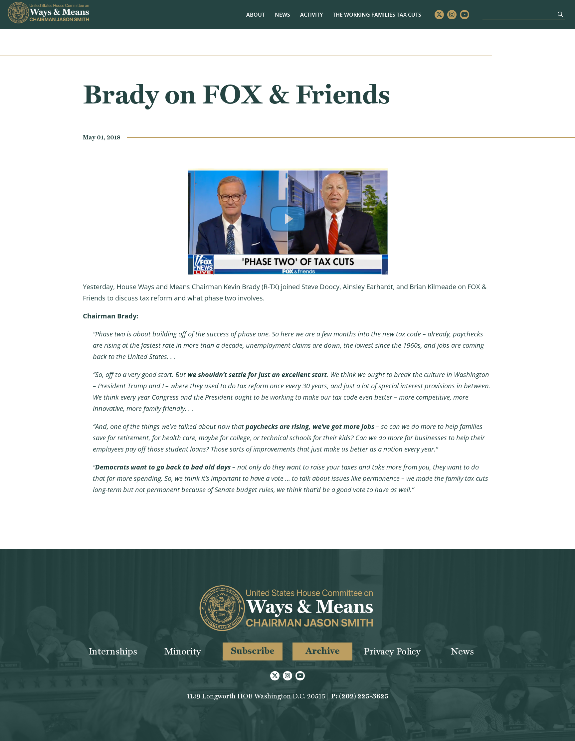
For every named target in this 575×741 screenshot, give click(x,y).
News (282, 14)
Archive (322, 650)
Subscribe (253, 650)
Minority (182, 651)
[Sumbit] (560, 14)
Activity (311, 14)
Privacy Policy (392, 651)
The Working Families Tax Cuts (377, 14)
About (255, 14)
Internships (113, 651)
